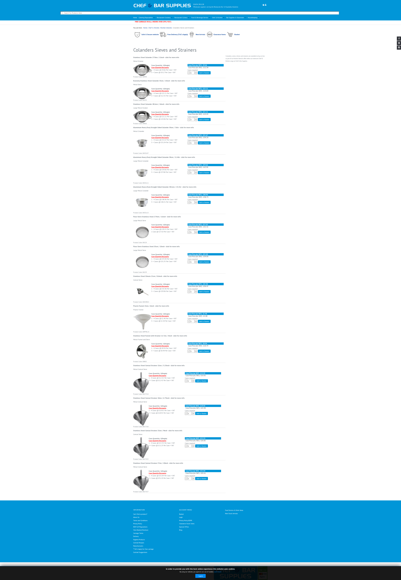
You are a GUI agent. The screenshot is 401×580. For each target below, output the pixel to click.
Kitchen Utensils (238, 58)
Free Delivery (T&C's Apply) (177, 34)
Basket (237, 34)
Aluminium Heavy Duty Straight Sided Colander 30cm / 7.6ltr (156, 127)
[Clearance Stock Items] (209, 34)
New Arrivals (200, 34)
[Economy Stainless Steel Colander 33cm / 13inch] (142, 93)
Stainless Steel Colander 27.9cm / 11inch (148, 57)
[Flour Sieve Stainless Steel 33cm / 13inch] (142, 262)
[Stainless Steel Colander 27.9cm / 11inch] (142, 70)
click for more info (172, 57)
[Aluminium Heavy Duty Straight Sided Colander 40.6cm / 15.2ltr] (142, 202)
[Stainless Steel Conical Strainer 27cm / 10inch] (141, 480)
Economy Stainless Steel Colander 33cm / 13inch (151, 81)
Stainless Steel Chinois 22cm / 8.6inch (147, 276)
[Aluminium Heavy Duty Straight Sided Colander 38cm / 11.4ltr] (142, 173)
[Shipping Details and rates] (163, 34)
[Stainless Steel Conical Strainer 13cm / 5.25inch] (141, 382)
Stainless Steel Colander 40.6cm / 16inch (148, 104)
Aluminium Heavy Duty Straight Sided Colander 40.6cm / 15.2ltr (157, 187)
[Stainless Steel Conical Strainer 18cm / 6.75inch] (141, 415)
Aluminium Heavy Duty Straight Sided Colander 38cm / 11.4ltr (156, 157)
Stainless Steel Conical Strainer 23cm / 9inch (150, 430)
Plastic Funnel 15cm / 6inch (143, 306)
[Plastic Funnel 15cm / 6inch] (142, 321)
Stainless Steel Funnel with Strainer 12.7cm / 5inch (152, 336)
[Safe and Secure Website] (137, 34)
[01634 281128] (162, 5)
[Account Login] (266, 5)
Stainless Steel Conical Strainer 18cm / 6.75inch (151, 398)
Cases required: (193, 70)
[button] (147, 17)
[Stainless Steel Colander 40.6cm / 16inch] (142, 116)
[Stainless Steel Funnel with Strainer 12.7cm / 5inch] (142, 351)
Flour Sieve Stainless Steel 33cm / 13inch (149, 246)
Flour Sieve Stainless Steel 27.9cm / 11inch (149, 217)
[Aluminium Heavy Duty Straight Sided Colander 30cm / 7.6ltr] (142, 143)
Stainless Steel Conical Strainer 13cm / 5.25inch (151, 365)
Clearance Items (219, 34)
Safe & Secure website (150, 34)
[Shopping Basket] (264, 5)
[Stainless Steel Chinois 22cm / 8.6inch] (142, 292)
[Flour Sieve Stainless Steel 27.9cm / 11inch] (142, 232)
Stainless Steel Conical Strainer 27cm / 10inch (150, 463)
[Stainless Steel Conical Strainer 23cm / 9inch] (141, 447)
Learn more (217, 572)
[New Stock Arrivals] (192, 34)
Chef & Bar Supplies (241, 61)
